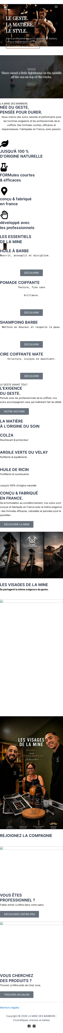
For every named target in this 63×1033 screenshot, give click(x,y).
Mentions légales (9, 1007)
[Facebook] (29, 1026)
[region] (31, 51)
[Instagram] (34, 1026)
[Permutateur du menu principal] (56, 6)
